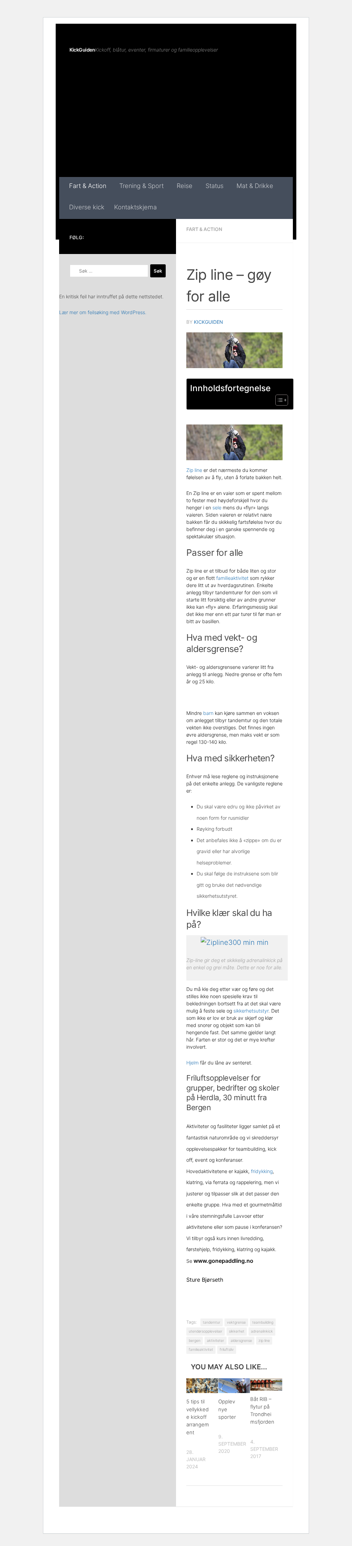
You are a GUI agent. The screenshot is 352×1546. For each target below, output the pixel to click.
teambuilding (262, 1322)
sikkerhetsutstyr (250, 1011)
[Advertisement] (176, 125)
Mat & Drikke (254, 185)
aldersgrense (241, 1340)
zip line (264, 1340)
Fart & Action (87, 185)
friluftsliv (227, 1349)
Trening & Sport (141, 185)
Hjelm (192, 1062)
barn (208, 713)
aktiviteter (215, 1340)
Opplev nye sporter (227, 1409)
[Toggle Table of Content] (278, 400)
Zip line (194, 470)
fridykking (262, 1171)
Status (214, 185)
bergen (194, 1340)
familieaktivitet (232, 578)
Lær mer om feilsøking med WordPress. (102, 312)
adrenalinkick (262, 1331)
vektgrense (236, 1322)
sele (216, 507)
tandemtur (211, 1322)
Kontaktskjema (135, 207)
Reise (184, 185)
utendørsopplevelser (205, 1331)
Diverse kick (86, 207)
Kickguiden (208, 322)
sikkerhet (236, 1331)
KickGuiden (82, 50)
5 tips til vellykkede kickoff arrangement (197, 1417)
